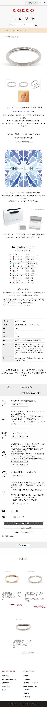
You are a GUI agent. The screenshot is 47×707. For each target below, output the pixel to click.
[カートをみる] (33, 19)
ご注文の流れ (5, 675)
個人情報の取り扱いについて (31, 682)
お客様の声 (26, 693)
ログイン (4, 689)
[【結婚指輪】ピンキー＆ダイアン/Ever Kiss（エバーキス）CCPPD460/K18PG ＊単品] (11, 579)
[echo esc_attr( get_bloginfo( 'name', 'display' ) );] (23, 11)
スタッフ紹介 (27, 679)
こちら (30, 138)
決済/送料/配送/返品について (9, 679)
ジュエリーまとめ (6, 686)
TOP (3, 30)
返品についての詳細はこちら (23, 532)
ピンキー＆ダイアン (20, 30)
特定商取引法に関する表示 (30, 686)
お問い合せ (26, 689)
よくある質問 (5, 682)
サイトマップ (27, 697)
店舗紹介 (26, 675)
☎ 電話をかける (31, 3)
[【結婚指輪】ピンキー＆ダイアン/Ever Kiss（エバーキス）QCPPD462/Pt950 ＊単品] (23, 627)
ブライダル (9, 30)
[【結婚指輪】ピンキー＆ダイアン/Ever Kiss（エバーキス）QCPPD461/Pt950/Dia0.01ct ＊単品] (35, 579)
